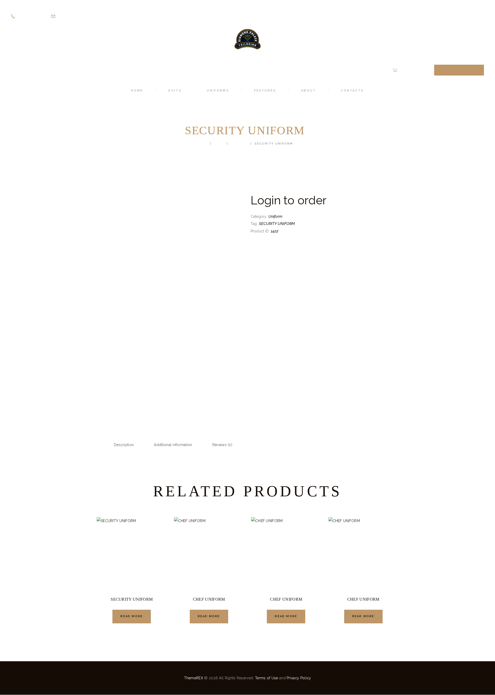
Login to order (289, 200)
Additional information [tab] (173, 445)
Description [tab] (124, 445)
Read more (131, 616)
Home (202, 143)
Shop (219, 143)
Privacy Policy (299, 678)
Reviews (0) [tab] (222, 445)
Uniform (239, 143)
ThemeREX (193, 678)
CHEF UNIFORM (209, 599)
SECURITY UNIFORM (277, 223)
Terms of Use (266, 678)
